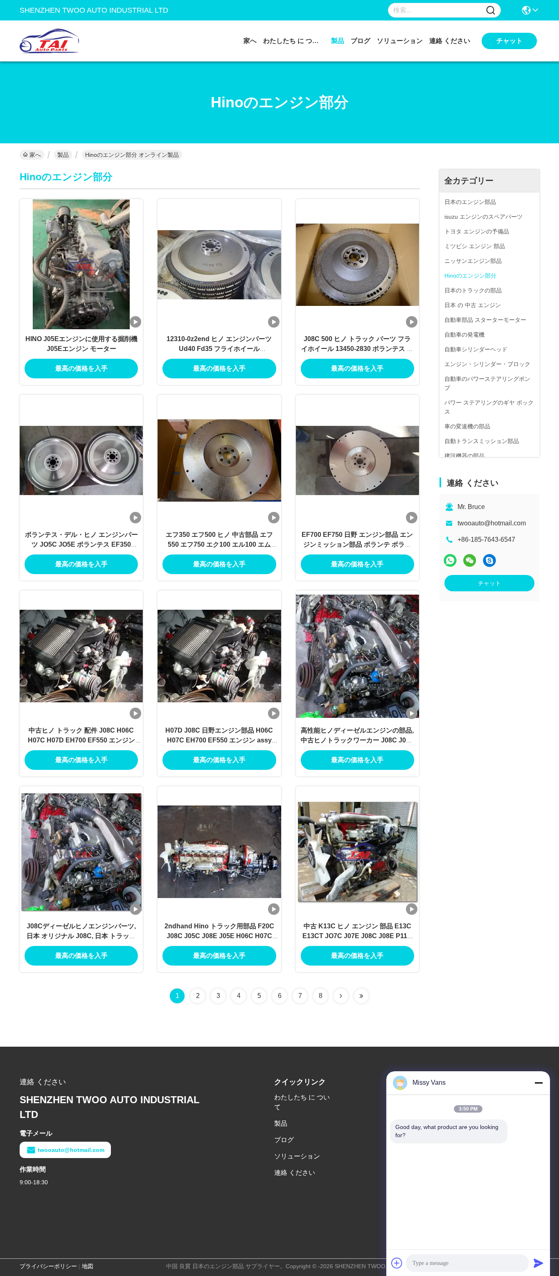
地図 (87, 1266)
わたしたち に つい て (294, 40)
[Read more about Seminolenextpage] (341, 996)
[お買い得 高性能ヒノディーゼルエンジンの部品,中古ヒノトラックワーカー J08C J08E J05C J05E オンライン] (357, 655)
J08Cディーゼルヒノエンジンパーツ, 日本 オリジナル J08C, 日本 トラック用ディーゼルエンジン (81, 936)
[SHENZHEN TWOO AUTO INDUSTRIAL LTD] (65, 41)
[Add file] (397, 1263)
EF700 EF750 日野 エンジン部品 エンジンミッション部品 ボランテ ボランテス (357, 544)
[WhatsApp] (450, 560)
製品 (337, 40)
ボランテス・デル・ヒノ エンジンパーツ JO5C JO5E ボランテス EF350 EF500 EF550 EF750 (81, 544)
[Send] (538, 1263)
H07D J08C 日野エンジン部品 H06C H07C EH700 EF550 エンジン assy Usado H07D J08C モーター (219, 740)
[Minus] (538, 1083)
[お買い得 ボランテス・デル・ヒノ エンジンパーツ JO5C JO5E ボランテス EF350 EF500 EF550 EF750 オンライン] (81, 460)
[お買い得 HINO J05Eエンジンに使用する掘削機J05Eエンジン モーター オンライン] (81, 264)
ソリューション (400, 40)
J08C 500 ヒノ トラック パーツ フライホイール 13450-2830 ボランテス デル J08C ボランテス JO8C (357, 348)
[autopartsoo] (489, 560)
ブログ (360, 40)
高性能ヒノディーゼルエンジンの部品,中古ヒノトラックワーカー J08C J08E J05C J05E (357, 740)
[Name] (491, 10)
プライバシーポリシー (48, 1266)
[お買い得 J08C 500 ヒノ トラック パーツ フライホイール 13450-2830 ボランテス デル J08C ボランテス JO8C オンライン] (357, 264)
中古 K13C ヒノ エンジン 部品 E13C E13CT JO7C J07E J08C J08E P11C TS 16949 (357, 936)
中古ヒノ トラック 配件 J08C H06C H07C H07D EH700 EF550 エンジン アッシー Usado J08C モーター (81, 740)
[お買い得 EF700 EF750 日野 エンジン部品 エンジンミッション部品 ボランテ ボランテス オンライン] (357, 460)
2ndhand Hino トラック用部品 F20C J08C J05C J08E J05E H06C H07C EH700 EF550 (219, 936)
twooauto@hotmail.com (492, 523)
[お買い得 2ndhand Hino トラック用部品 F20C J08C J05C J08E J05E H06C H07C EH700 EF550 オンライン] (219, 851)
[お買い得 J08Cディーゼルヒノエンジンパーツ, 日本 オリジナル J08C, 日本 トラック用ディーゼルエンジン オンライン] (81, 851)
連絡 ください (449, 40)
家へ (250, 40)
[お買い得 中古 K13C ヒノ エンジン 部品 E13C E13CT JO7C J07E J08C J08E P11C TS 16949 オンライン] (357, 851)
